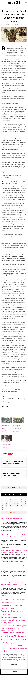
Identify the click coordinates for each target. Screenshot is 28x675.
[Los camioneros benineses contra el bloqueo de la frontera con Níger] (6, 420)
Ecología (11, 608)
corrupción (14, 603)
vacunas (24, 649)
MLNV (2, 636)
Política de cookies (20, 660)
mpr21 (14, 2)
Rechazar (14, 668)
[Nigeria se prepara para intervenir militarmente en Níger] (6, 438)
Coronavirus (6, 602)
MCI (12, 630)
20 (14, 503)
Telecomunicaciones (6, 646)
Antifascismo (6, 599)
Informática (21, 620)
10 (2, 501)
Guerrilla (19, 617)
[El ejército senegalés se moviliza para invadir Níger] (18, 420)
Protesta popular (6, 640)
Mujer (5, 636)
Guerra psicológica (9, 616)
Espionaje (21, 611)
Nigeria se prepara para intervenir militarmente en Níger (6, 443)
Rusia (3, 642)
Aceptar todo (14, 664)
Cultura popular (4, 608)
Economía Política (9, 611)
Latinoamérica (6, 626)
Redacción (8, 24)
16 (25, 501)
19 (10, 503)
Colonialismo (22, 599)
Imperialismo (12, 620)
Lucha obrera (5, 628)
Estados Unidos (6, 614)
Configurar (14, 671)
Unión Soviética (16, 649)
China (17, 599)
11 (6, 501)
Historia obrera (3, 620)
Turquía (14, 646)
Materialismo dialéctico (14, 628)
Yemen (2, 651)
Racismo (13, 640)
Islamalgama (6, 622)
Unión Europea (6, 648)
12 (10, 501)
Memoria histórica (8, 632)
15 (21, 501)
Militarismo (21, 632)
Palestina (23, 636)
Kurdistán (17, 623)
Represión (21, 639)
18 (6, 503)
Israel (12, 623)
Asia (13, 599)
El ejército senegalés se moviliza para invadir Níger (18, 425)
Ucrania (20, 645)
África (14, 8)
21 (17, 503)
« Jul (2, 509)
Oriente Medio (13, 635)
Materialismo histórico (5, 630)
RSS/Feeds (15, 512)
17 (2, 503)
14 (17, 501)
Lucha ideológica (19, 625)
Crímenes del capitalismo (11, 605)
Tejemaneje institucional (12, 643)
